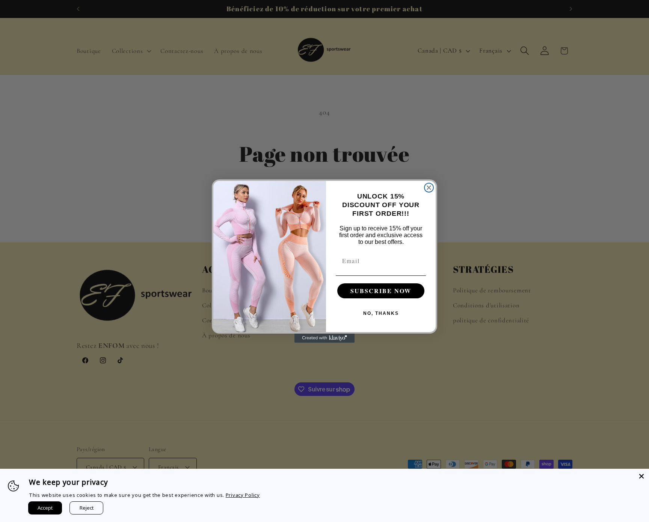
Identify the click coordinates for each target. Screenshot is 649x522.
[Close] (641, 476)
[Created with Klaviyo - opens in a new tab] (324, 338)
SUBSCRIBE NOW (380, 290)
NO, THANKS (381, 313)
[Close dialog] (428, 187)
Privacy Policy (243, 495)
